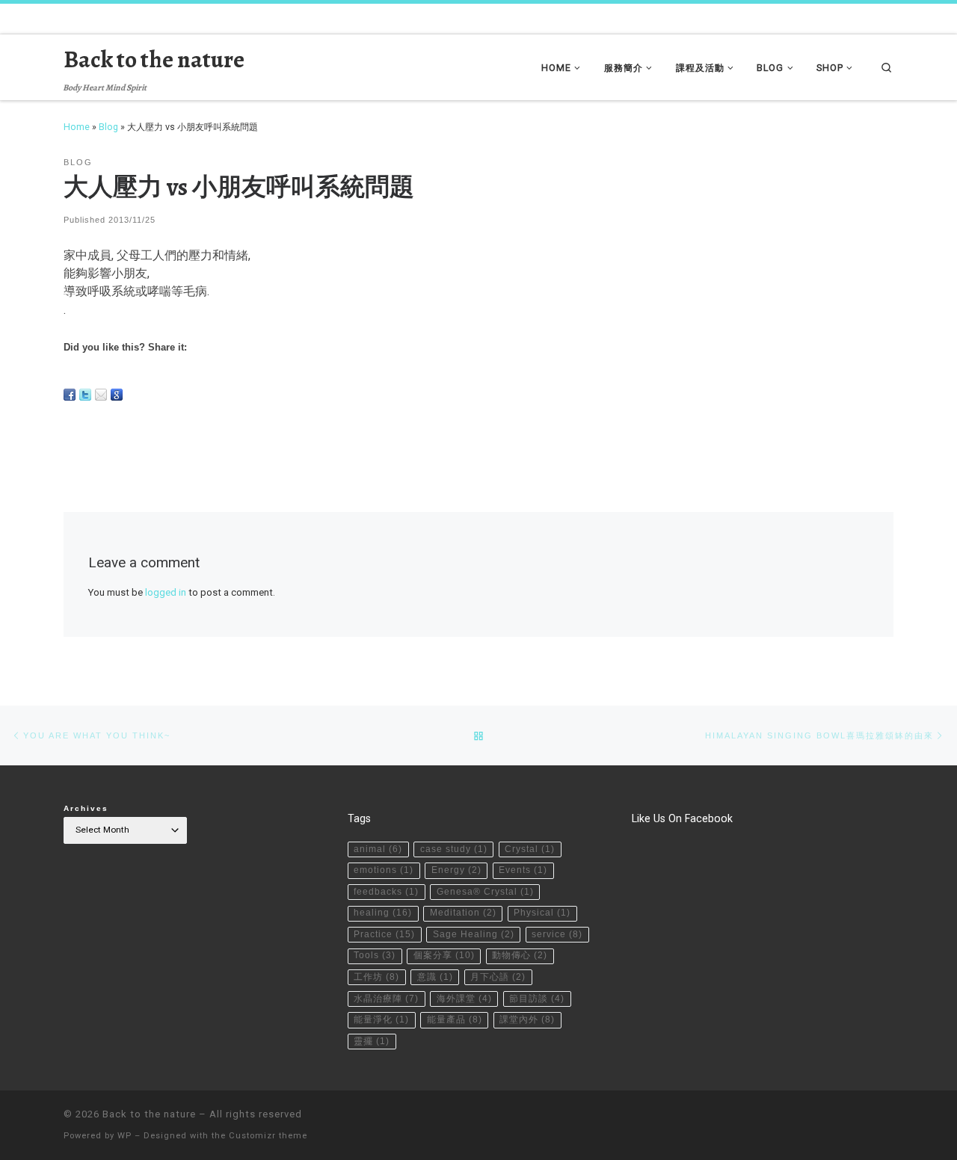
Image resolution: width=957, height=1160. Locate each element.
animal (378, 849)
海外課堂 (464, 998)
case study (453, 849)
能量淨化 (381, 1019)
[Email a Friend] (101, 395)
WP (124, 1136)
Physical (542, 912)
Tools (375, 955)
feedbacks (386, 891)
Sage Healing (473, 934)
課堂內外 (527, 1019)
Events (523, 870)
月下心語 (498, 977)
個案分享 (444, 955)
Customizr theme (268, 1136)
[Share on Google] (117, 395)
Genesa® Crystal (485, 891)
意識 (435, 977)
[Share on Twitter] (85, 395)
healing (383, 912)
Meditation (463, 912)
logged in (165, 592)
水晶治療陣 (386, 998)
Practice (384, 934)
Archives (86, 808)
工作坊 (376, 977)
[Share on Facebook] (70, 395)
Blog (108, 126)
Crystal (530, 849)
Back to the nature (149, 1114)
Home (77, 126)
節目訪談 (536, 998)
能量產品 (454, 1019)
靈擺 (372, 1041)
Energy (456, 870)
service (557, 934)
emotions (383, 870)
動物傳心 (519, 955)
